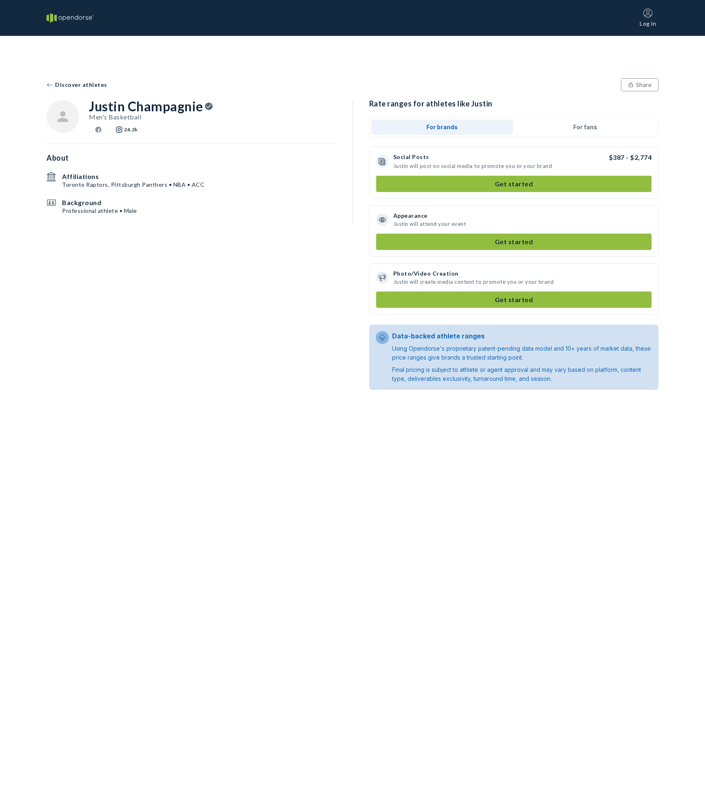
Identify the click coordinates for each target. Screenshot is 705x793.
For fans (585, 127)
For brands (442, 127)
